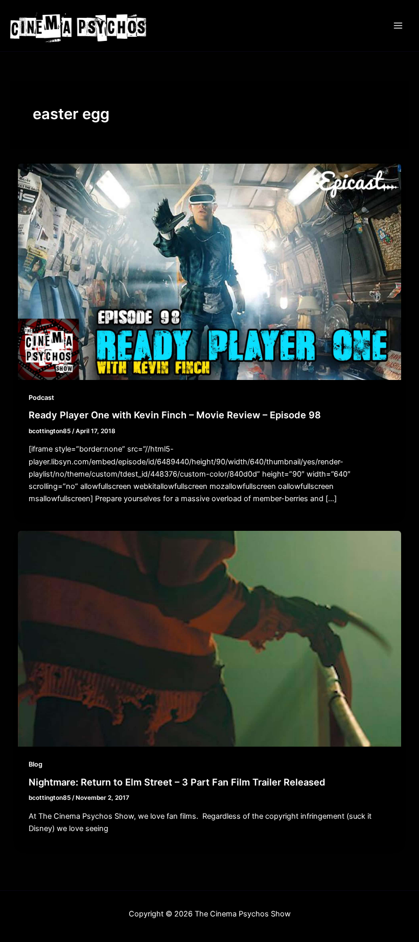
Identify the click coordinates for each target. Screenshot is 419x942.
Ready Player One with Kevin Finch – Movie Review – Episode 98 (175, 414)
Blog (35, 764)
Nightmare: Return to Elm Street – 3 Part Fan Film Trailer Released (177, 782)
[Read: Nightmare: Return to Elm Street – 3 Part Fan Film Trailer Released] (210, 638)
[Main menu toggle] (398, 25)
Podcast (41, 397)
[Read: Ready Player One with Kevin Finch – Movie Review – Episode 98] (210, 271)
